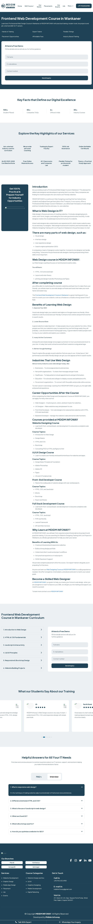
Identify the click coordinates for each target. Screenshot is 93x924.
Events (5, 896)
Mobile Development (35, 888)
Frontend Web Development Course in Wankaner (51, 295)
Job (64, 6)
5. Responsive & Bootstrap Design (16, 660)
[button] (41, 737)
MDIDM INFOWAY (40, 582)
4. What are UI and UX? (18, 816)
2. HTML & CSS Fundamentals (14, 637)
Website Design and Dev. (36, 878)
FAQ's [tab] (39, 777)
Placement (7, 888)
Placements (48, 6)
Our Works (39, 6)
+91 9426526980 (84, 6)
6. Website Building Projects (14, 668)
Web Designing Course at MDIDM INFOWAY (61, 569)
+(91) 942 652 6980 (60, 881)
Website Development (10, 878)
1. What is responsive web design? (23, 787)
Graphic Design (8, 881)
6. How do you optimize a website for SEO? (27, 831)
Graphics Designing (34, 885)
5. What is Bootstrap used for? (22, 824)
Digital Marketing (33, 892)
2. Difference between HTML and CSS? (25, 801)
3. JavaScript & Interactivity (14, 645)
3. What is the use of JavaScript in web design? (28, 808)
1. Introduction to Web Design (14, 630)
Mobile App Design (9, 885)
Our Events (57, 6)
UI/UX (30, 881)
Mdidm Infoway (53, 917)
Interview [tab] (54, 777)
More (69, 6)
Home (20, 6)
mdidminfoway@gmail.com (63, 889)
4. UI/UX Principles (10, 653)
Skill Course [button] (29, 6)
